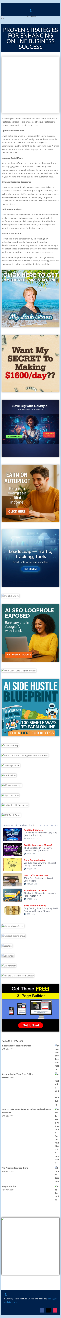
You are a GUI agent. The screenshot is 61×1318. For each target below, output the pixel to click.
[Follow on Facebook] (42, 1310)
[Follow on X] (48, 1310)
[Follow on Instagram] (55, 1310)
